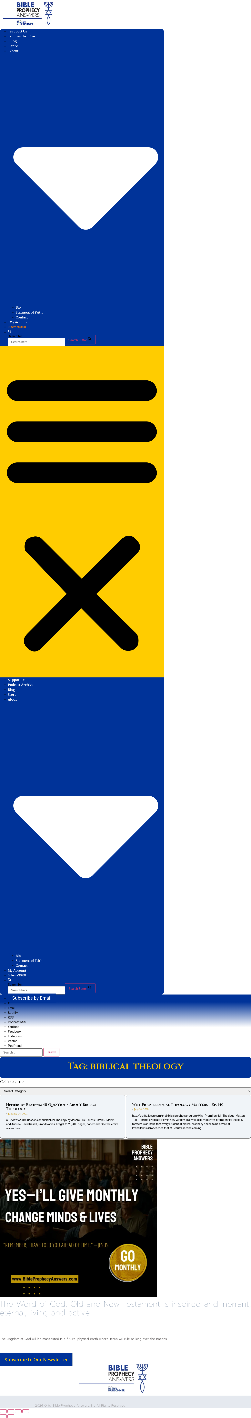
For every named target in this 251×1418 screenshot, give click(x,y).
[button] (10, 332)
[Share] (18, 1411)
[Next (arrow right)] (10, 1416)
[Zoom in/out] (3, 1411)
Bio (18, 307)
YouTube (13, 1027)
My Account (18, 322)
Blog (13, 41)
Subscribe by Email (31, 998)
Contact (22, 317)
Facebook (14, 1031)
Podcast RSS (17, 1022)
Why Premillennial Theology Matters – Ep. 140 (177, 1104)
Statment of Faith (29, 312)
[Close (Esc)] (25, 1411)
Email (11, 1008)
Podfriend (15, 1046)
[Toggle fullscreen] (10, 1411)
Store (13, 46)
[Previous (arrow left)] (3, 1416)
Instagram (15, 1036)
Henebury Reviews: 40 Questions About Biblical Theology (52, 1107)
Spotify (13, 1013)
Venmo (12, 1041)
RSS (11, 1017)
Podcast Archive (22, 36)
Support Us (18, 31)
